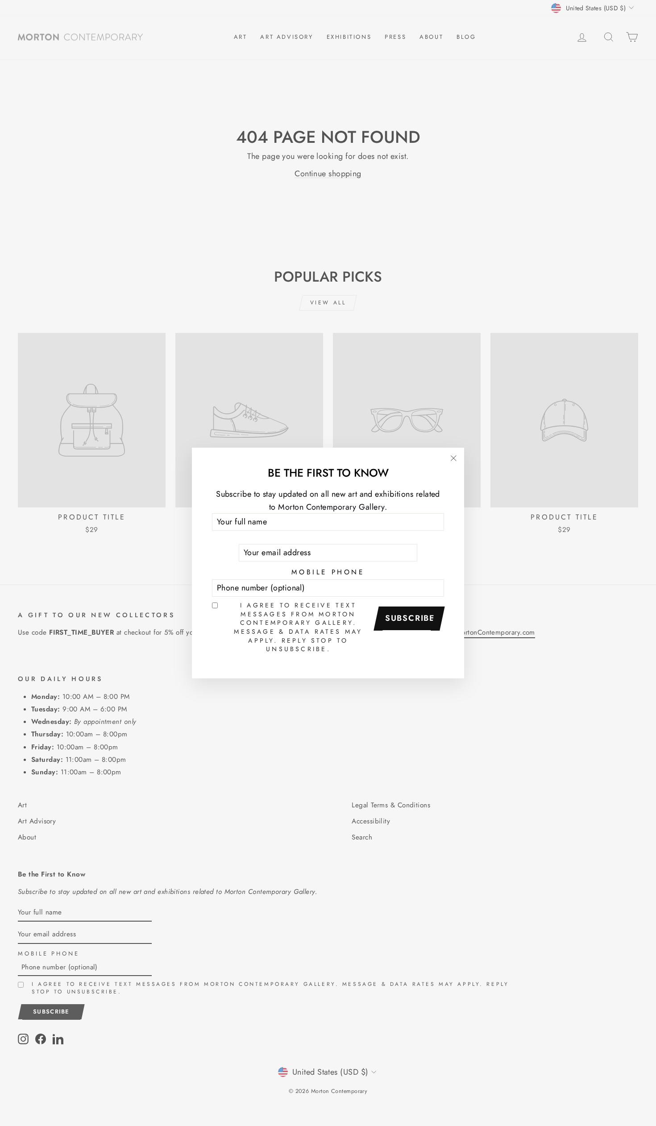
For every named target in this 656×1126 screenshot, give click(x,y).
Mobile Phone (327, 572)
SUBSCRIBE (410, 618)
